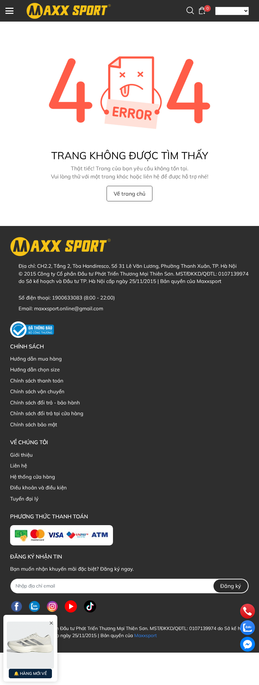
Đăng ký (230, 585)
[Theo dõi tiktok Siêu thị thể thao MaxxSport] (90, 606)
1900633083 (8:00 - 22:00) (83, 297)
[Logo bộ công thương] (32, 329)
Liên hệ (18, 465)
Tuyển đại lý (24, 498)
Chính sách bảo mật (33, 424)
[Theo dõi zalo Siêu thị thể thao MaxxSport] (34, 606)
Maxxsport (145, 635)
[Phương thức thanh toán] (61, 535)
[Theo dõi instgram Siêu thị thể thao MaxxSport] (52, 606)
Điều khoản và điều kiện (38, 487)
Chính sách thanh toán (36, 380)
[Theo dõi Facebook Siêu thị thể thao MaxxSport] (16, 606)
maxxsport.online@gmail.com (68, 308)
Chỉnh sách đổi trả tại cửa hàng (46, 413)
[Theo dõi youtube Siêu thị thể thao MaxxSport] (71, 606)
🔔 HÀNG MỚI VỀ (30, 673)
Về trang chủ (129, 193)
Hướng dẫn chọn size (35, 369)
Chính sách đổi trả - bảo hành (45, 402)
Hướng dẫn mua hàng (36, 358)
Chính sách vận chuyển (37, 391)
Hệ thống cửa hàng (32, 477)
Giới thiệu (21, 455)
